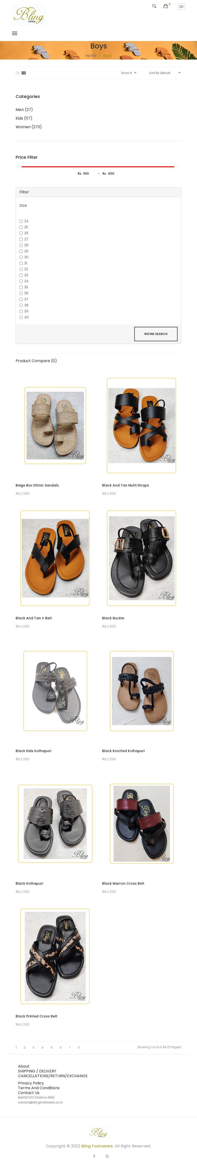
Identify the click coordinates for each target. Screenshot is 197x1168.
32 (26, 269)
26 (26, 233)
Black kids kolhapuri (33, 750)
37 (26, 299)
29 (26, 251)
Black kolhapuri (29, 883)
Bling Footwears (97, 1146)
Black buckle (113, 618)
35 (26, 287)
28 (26, 245)
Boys (107, 55)
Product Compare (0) (36, 361)
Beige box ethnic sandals (37, 485)
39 (26, 311)
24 (26, 221)
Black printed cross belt (36, 1016)
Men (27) (24, 109)
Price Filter (27, 157)
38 (26, 305)
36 (26, 293)
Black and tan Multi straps (125, 485)
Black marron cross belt (123, 883)
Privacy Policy (31, 1083)
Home (91, 55)
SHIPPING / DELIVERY (37, 1071)
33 (26, 275)
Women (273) (29, 127)
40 (26, 317)
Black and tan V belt (34, 618)
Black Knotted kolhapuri (123, 750)
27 (26, 239)
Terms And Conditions (39, 1088)
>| (79, 1047)
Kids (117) (24, 118)
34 (26, 281)
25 (26, 227)
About (24, 1066)
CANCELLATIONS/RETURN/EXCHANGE (53, 1076)
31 (25, 263)
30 (26, 257)
